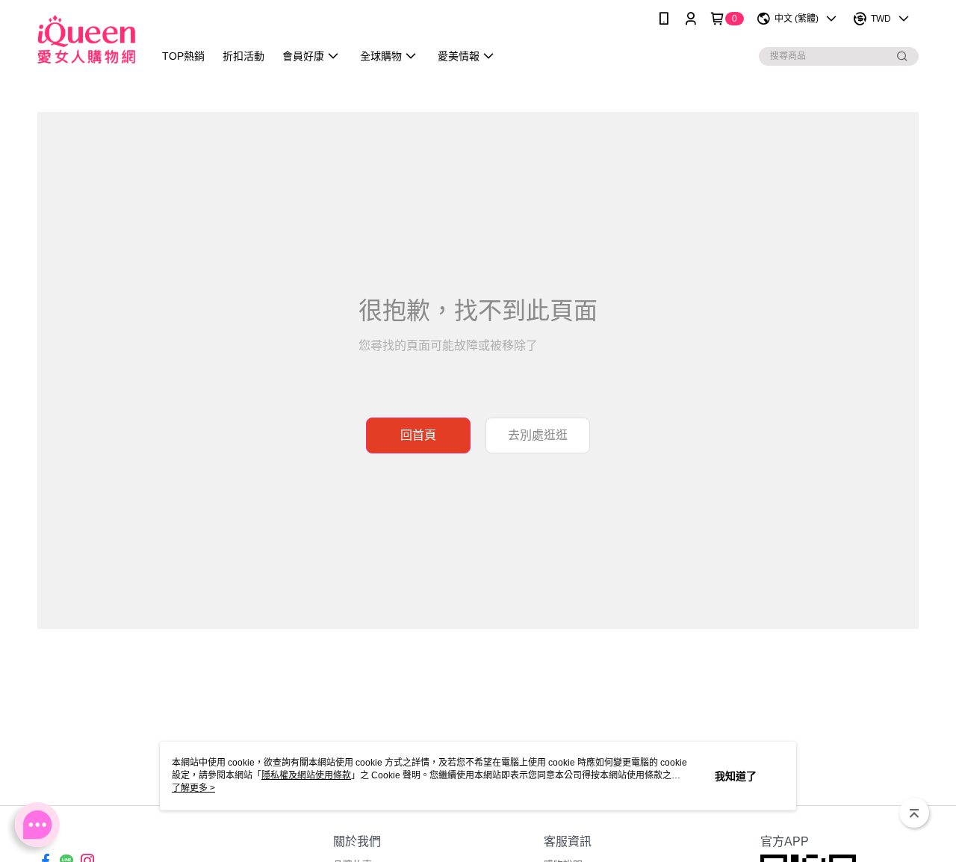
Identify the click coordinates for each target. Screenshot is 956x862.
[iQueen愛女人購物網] (86, 39)
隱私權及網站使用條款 (306, 775)
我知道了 (736, 776)
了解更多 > (193, 788)
